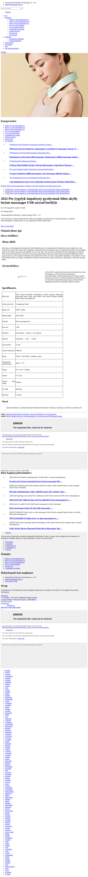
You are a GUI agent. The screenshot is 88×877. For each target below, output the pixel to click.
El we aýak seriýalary (16, 27)
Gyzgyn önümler (6, 599)
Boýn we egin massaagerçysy (19, 21)
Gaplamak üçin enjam (16, 29)
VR (6, 46)
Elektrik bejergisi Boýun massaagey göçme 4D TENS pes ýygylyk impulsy (31, 414)
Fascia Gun (13, 33)
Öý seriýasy (13, 35)
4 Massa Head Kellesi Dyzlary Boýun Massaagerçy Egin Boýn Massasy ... (41, 165)
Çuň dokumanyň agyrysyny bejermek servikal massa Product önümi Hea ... (43, 182)
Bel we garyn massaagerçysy (19, 23)
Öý (6, 16)
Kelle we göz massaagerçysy (19, 19)
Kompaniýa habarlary (16, 39)
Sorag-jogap (9, 43)
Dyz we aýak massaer (16, 25)
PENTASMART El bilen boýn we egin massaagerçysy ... (34, 518)
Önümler (8, 18)
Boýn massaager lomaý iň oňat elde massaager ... (31, 508)
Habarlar (8, 37)
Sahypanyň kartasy (19, 599)
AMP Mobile (31, 599)
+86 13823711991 (11, 581)
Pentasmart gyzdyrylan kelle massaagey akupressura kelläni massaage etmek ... (44, 157)
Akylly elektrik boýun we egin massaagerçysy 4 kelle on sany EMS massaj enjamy (34, 416)
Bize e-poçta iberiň (7, 226)
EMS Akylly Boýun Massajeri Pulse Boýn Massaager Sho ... (35, 528)
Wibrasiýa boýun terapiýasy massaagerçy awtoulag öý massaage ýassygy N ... (43, 149)
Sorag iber (4, 596)
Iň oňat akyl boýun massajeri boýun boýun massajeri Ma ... (35, 481)
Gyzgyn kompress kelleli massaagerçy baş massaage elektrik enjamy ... (40, 173)
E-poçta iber (5, 603)
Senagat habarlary (15, 41)
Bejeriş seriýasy (14, 31)
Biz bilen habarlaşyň (12, 48)
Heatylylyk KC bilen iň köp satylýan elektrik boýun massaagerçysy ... (40, 500)
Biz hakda (8, 44)
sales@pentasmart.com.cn (14, 4)
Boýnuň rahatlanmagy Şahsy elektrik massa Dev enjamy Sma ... (37, 492)
